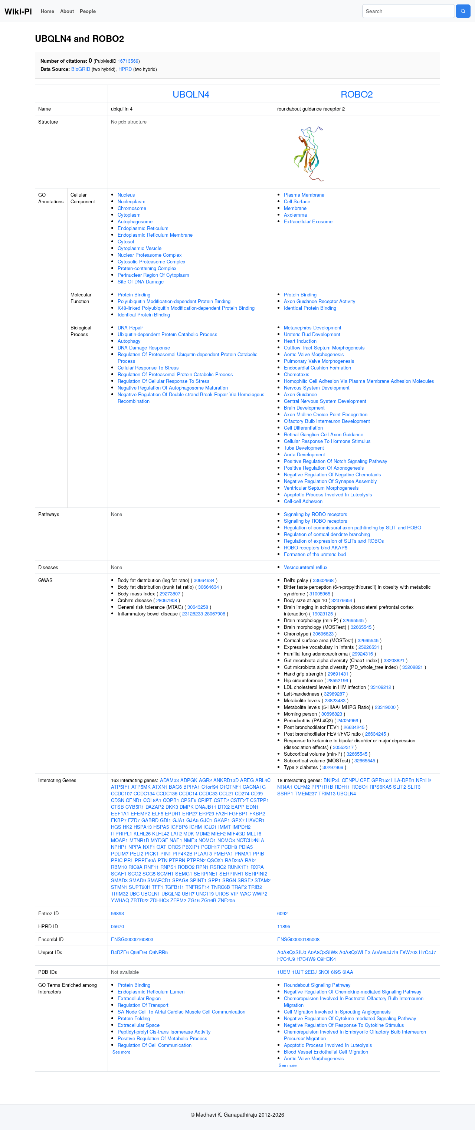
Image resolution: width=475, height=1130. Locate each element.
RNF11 (151, 866)
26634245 (354, 726)
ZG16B (208, 900)
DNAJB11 (205, 806)
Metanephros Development (312, 327)
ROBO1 (359, 786)
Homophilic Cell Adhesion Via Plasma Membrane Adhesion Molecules (359, 380)
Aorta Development (304, 454)
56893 (117, 913)
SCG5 (148, 873)
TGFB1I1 (174, 886)
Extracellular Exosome (308, 221)
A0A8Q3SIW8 (323, 952)
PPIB (258, 853)
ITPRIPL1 (121, 833)
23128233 (192, 613)
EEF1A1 (120, 813)
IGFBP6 (179, 826)
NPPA (134, 846)
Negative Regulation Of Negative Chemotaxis (332, 474)
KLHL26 (142, 833)
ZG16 (194, 900)
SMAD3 (119, 880)
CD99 (257, 793)
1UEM (284, 971)
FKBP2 (257, 813)
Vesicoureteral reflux (306, 567)
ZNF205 (226, 900)
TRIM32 (119, 893)
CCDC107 (121, 793)
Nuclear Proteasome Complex (150, 254)
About (67, 10)
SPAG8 (180, 880)
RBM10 (119, 866)
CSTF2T (239, 800)
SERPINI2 (256, 873)
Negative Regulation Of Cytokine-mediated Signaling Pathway (350, 1018)
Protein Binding (134, 294)
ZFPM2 (178, 900)
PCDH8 (229, 846)
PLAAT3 (203, 853)
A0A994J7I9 (385, 952)
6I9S (336, 971)
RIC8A (135, 866)
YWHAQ (120, 900)
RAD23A (234, 860)
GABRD (149, 820)
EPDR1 (173, 813)
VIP (234, 893)
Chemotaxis (296, 374)
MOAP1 (119, 840)
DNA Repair (130, 327)
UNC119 (205, 893)
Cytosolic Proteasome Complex (152, 261)
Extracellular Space (139, 1024)
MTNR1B (139, 840)
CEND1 (134, 800)
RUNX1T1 (238, 866)
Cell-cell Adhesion (303, 501)
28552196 (337, 680)
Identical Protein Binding (144, 314)
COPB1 (171, 800)
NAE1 (176, 840)
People (88, 10)
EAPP (238, 806)
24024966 (347, 720)
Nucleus (126, 194)
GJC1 (206, 820)
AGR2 (205, 780)
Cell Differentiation (303, 427)
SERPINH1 (231, 873)
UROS (222, 893)
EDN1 (252, 806)
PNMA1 (243, 853)
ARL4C (263, 780)
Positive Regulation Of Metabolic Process (162, 1038)
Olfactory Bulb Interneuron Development (327, 420)
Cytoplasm (129, 214)
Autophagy (129, 340)
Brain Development (304, 407)
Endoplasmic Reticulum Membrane (155, 234)
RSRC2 (218, 866)
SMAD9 (137, 880)
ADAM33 (169, 780)
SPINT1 (198, 880)
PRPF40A (145, 860)
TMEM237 (306, 793)
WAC (245, 893)
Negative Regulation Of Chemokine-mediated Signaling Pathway (353, 991)
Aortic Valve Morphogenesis (314, 354)
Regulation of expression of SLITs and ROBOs (334, 540)
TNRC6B (220, 886)
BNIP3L (332, 780)
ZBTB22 (139, 900)
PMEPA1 (223, 853)
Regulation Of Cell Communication (154, 1044)
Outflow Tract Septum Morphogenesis (324, 347)
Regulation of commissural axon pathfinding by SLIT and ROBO (352, 527)
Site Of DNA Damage (141, 281)
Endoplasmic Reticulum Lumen (151, 991)
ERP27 (189, 813)
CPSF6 (188, 800)
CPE (365, 780)
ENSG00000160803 (132, 939)
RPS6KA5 (381, 786)
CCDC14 (188, 793)
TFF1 (157, 886)
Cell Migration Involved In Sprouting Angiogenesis (337, 1011)
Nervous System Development (317, 387)
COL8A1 (152, 800)
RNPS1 (168, 866)
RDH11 (342, 786)
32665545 (353, 620)
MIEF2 (218, 833)
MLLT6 (254, 833)
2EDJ (311, 971)
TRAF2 (239, 886)
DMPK (187, 806)
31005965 (319, 593)
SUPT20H (139, 886)
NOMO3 (226, 840)
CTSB (117, 806)
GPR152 (380, 780)
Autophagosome (135, 221)
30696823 (323, 633)
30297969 (332, 767)
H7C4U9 (286, 958)
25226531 (368, 646)
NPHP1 (119, 846)
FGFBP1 (238, 813)
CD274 (242, 793)
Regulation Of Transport (143, 1004)
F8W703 (408, 952)
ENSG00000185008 (298, 939)
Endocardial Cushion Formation (317, 367)
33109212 (380, 686)
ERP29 (206, 813)
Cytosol (126, 241)
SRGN (229, 880)
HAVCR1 (255, 820)
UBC (135, 893)
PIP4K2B (183, 853)
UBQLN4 (191, 93)
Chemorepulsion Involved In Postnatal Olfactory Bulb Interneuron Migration (353, 1001)
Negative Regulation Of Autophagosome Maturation (173, 387)
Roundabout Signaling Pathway (317, 984)
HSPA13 (143, 826)
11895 (283, 926)
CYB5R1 (134, 806)
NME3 (190, 840)
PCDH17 (210, 846)
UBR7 (188, 893)
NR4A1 (284, 786)
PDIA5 (246, 846)
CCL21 (226, 793)
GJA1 (179, 820)
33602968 (323, 580)
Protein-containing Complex (147, 268)
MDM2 (203, 833)
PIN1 (165, 853)
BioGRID (80, 68)
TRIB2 (255, 886)
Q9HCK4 (326, 958)
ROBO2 (357, 93)
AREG (247, 780)
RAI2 (250, 860)
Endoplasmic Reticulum (143, 227)
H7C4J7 (427, 952)
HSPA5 (161, 826)
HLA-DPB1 (403, 780)
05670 (117, 926)
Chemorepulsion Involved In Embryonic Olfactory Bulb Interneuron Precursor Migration (355, 1035)
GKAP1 (222, 820)
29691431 (338, 673)
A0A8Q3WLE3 (354, 952)
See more (121, 1052)
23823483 (335, 700)
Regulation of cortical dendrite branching (327, 534)
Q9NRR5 (158, 952)
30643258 (197, 606)
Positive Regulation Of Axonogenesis (324, 467)
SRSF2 (245, 880)
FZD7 (134, 820)
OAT (161, 846)
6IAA (348, 971)
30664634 (204, 580)
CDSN (117, 800)
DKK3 (172, 806)
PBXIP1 (191, 846)
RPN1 (202, 866)
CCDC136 (166, 793)
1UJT (298, 971)
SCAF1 (119, 873)
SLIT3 (413, 786)
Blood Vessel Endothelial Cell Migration (326, 1051)
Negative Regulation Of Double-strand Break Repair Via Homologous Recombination (191, 397)
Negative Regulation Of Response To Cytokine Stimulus (344, 1024)
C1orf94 (210, 786)
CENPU (350, 780)
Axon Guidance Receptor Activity (320, 301)
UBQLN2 (170, 893)
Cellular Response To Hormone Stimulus (327, 440)
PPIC (116, 860)
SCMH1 (165, 873)
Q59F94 (138, 952)
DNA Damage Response (144, 347)
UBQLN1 (150, 893)
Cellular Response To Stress (148, 367)
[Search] (463, 11)
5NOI (324, 971)
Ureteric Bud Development (312, 334)
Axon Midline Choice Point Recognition (325, 414)
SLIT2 (399, 786)
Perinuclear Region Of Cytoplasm (153, 274)
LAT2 (176, 833)
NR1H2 (423, 780)
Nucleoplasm (131, 201)
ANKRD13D (226, 780)
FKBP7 (119, 820)
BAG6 (175, 786)
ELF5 (157, 813)
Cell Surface (297, 201)
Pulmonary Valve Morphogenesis (319, 360)
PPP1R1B (322, 786)
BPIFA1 (191, 786)
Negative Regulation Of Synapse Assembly (330, 480)
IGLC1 (210, 826)
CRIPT (205, 800)
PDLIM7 (119, 853)
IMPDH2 (241, 826)
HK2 (127, 826)
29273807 (170, 593)
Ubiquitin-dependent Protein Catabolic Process (167, 334)
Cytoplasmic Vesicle (139, 248)
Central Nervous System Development (325, 400)
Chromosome (132, 207)
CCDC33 (208, 793)
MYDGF (159, 840)
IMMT (224, 826)
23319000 (385, 706)
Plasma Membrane (304, 194)
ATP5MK (141, 786)
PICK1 (152, 853)
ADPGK (188, 780)
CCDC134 (144, 793)
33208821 (394, 660)
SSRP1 (285, 793)
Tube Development (304, 447)
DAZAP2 (154, 806)
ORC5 (174, 846)
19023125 (322, 613)
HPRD (125, 68)
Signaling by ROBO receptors (315, 514)
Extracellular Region (139, 998)
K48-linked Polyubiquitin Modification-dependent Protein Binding (186, 307)
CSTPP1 (259, 800)
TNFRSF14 (198, 886)
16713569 (128, 61)
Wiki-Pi (18, 11)
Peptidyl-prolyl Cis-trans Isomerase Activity (164, 1031)
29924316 (362, 653)
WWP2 (259, 893)
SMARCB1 (159, 880)
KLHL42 (160, 833)
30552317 (343, 746)
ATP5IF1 (120, 786)
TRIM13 (326, 793)
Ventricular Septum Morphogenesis (321, 487)
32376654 (341, 600)
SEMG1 (183, 873)
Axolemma (295, 214)
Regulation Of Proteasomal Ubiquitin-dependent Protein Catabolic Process (188, 357)
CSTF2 (221, 800)
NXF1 (149, 846)
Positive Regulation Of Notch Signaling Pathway (335, 460)
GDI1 (165, 820)
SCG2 (134, 873)
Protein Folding (134, 1018)
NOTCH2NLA (250, 840)
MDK (188, 833)
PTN (162, 860)
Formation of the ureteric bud (315, 554)
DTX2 (224, 806)
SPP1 (214, 880)
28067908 (166, 600)
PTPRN (177, 860)
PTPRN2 (196, 860)
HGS (116, 826)
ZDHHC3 (159, 900)
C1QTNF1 (230, 786)
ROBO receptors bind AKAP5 (315, 547)
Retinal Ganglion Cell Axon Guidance (323, 434)
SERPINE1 (206, 873)
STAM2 (263, 880)
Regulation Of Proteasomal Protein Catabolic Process (175, 374)
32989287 (334, 693)
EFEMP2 (140, 813)
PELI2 (136, 853)
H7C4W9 (306, 958)
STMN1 (119, 886)
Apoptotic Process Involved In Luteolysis (328, 494)
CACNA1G (254, 786)
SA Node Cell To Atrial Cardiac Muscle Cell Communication (181, 1011)
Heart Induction (300, 340)
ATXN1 (159, 786)
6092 (282, 913)
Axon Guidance (300, 394)
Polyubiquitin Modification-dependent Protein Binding (174, 301)
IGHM (195, 826)
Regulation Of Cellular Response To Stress (164, 380)
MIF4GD (236, 833)
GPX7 (238, 820)
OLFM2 (302, 786)
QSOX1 (215, 860)
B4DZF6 (120, 952)
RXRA (257, 866)
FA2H (221, 813)
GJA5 (192, 820)
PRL (128, 860)
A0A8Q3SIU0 (291, 952)
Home (47, 10)
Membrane (295, 207)
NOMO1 (207, 840)
